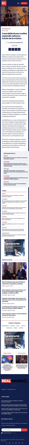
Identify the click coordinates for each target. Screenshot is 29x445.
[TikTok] (13, 443)
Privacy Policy (13, 432)
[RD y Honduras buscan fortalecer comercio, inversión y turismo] (14, 271)
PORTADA (6, 168)
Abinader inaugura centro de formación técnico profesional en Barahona (14, 235)
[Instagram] (9, 443)
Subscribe (24, 429)
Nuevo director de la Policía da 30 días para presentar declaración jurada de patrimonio (13, 230)
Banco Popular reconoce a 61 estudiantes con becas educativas (15, 184)
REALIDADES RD (6, 28)
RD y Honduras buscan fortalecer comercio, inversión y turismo (15, 158)
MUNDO (6, 155)
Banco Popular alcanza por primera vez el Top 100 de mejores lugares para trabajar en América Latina (16, 165)
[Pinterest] (16, 49)
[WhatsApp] (19, 49)
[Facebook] (9, 49)
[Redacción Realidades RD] (7, 42)
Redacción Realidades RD (16, 42)
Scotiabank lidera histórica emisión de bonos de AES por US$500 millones (16, 178)
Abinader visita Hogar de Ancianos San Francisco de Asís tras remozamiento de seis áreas (16, 172)
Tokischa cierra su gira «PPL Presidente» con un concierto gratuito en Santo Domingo (22, 366)
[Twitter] (13, 49)
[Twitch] (16, 443)
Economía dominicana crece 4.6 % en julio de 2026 (13, 224)
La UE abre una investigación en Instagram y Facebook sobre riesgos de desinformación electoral (7, 367)
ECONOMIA (7, 161)
